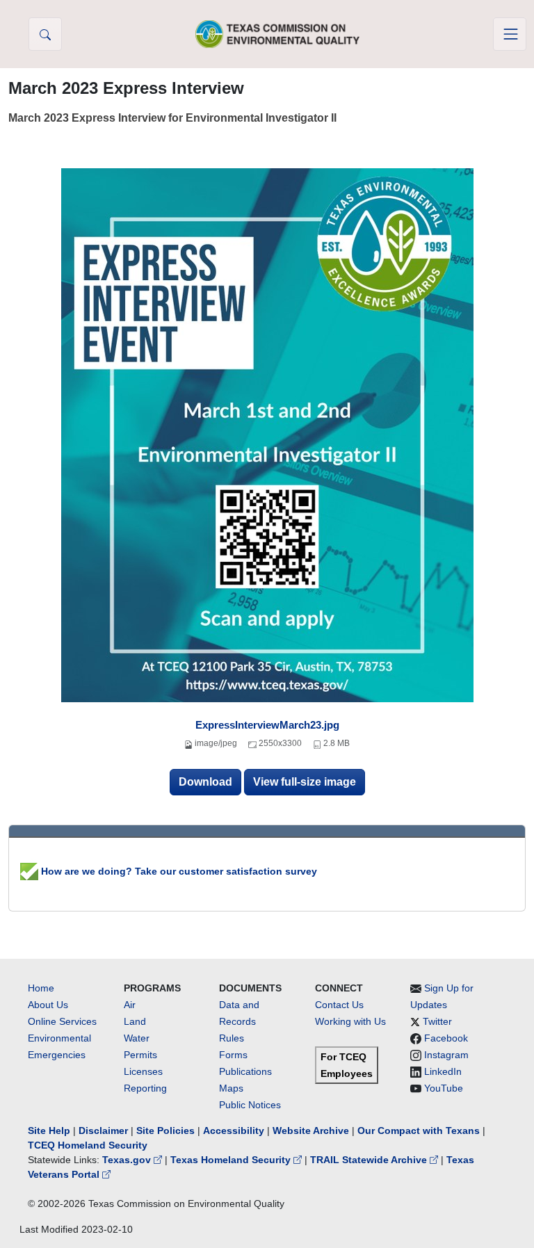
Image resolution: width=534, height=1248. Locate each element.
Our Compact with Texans (418, 1130)
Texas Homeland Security (231, 1159)
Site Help (49, 1130)
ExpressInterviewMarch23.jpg (267, 725)
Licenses (143, 1071)
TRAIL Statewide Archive (370, 1159)
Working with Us (350, 1021)
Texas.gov (128, 1159)
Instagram (446, 1054)
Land (135, 1021)
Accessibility (235, 1130)
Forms (233, 1054)
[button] (45, 34)
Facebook (446, 1038)
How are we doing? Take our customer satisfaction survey (177, 871)
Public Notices (250, 1104)
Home (41, 988)
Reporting (145, 1088)
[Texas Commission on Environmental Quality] (277, 33)
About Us (48, 1004)
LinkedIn (443, 1071)
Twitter (437, 1021)
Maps (231, 1088)
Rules (231, 1038)
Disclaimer (103, 1130)
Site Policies (165, 1130)
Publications (245, 1071)
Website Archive (311, 1130)
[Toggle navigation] (509, 34)
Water (136, 1038)
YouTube (443, 1088)
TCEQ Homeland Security (87, 1145)
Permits (140, 1054)
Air (130, 1004)
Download (205, 782)
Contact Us (339, 1004)
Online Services (62, 1021)
